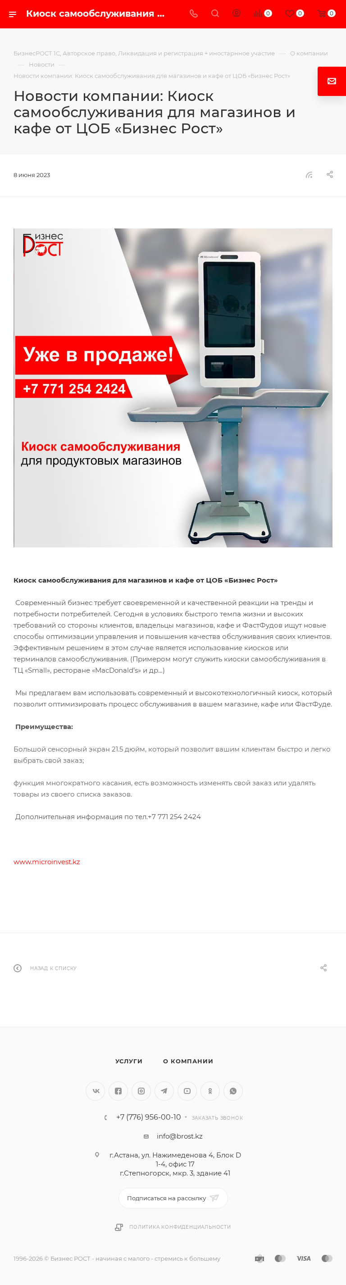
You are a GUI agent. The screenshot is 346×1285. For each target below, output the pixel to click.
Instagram (141, 1091)
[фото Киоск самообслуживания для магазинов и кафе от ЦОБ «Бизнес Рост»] (173, 387)
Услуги (129, 1061)
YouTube (187, 1091)
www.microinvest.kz (47, 861)
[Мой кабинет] (236, 14)
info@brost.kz (180, 1136)
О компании (188, 1061)
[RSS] (309, 174)
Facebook (118, 1091)
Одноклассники (210, 1091)
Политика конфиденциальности (180, 1227)
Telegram (164, 1091)
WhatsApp (233, 1091)
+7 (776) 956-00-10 (148, 1117)
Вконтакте (95, 1091)
